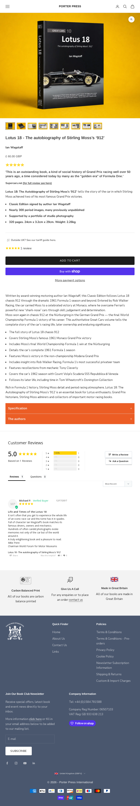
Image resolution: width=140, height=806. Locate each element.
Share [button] (15, 555)
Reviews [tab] (14, 476)
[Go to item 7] (76, 126)
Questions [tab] (36, 476)
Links (55, 652)
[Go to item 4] (43, 126)
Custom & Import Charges (113, 681)
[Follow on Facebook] (7, 763)
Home (56, 632)
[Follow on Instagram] (16, 763)
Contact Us (59, 645)
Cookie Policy (105, 656)
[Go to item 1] (10, 126)
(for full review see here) (37, 183)
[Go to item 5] (54, 126)
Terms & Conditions (109, 632)
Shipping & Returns (109, 674)
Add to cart (70, 260)
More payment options (70, 280)
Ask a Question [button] (120, 461)
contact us (76, 600)
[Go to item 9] (97, 126)
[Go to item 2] (21, 126)
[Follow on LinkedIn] (34, 763)
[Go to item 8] (87, 126)
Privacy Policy (105, 650)
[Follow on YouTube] (25, 763)
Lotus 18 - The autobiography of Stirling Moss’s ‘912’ (34, 552)
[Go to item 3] (32, 126)
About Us (58, 639)
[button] (60, 555)
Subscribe (18, 751)
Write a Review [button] (120, 454)
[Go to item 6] (65, 126)
